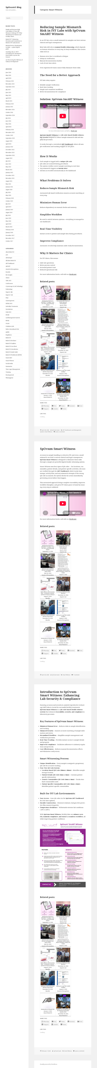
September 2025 (10, 87)
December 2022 (10, 149)
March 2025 (9, 101)
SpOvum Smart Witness (57, 449)
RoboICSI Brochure (11, 340)
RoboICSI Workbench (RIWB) (14, 355)
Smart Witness (10, 360)
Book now (74, 131)
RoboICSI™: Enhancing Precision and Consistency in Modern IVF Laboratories (14, 40)
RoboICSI (8, 338)
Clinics (7, 278)
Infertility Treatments (12, 306)
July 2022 (8, 161)
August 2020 (9, 189)
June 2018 (8, 218)
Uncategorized (10, 375)
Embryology (9, 289)
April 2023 (8, 144)
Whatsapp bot (9, 378)
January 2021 (9, 187)
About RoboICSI (10, 252)
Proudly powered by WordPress (48, 1064)
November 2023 (10, 132)
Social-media (9, 363)
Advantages (9, 258)
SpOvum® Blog (13, 7)
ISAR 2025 (8, 312)
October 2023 (9, 135)
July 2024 (8, 118)
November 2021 (10, 178)
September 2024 (10, 115)
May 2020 (8, 195)
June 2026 (8, 72)
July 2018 (8, 215)
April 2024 (8, 127)
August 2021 (9, 181)
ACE (7, 255)
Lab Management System (13, 318)
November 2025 (10, 84)
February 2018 (10, 229)
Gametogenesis (10, 300)
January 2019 (9, 209)
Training (8, 372)
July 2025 (8, 89)
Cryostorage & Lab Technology (14, 286)
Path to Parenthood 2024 (12, 329)
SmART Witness (52, 135)
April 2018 (8, 224)
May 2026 (8, 75)
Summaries (9, 366)
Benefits (8, 272)
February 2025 (10, 104)
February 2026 (10, 81)
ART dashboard (67, 144)
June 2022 (8, 164)
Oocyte (7, 323)
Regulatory (9, 335)
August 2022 (9, 158)
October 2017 (9, 241)
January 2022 (9, 172)
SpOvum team (56, 430)
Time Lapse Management (13, 369)
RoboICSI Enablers (11, 343)
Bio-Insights (9, 275)
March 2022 (9, 169)
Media (7, 320)
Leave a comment (60, 432)
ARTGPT (8, 266)
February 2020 (10, 198)
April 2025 (8, 98)
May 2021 (8, 184)
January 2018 (9, 232)
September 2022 (10, 155)
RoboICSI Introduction (12, 349)
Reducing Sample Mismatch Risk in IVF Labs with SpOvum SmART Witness (62, 30)
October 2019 (9, 201)
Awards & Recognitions (12, 269)
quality (7, 332)
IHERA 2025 (9, 303)
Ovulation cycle (10, 326)
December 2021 (10, 175)
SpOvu (42, 135)
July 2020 (8, 192)
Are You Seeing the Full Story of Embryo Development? (14, 60)
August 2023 (9, 141)
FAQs (7, 298)
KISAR (7, 315)
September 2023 (10, 138)
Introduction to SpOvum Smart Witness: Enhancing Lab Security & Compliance (60, 695)
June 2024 (8, 121)
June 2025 (8, 92)
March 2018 (9, 227)
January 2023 (9, 147)
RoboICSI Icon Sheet (11, 346)
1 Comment (76, 675)
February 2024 (10, 129)
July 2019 (8, 204)
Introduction (9, 309)
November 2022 (10, 152)
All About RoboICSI (11, 260)
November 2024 (10, 109)
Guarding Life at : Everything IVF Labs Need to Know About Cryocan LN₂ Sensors (13, 54)
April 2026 (8, 78)
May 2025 (8, 95)
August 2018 (9, 212)
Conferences (9, 283)
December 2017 (10, 235)
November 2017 (10, 238)
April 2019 (8, 207)
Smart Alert (9, 358)
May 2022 (8, 167)
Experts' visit (9, 295)
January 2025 (9, 107)
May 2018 (8, 221)
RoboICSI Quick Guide (12, 352)
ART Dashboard (10, 263)
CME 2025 (8, 280)
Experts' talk (9, 292)
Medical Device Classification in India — (14, 47)
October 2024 (9, 112)
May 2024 (8, 124)
